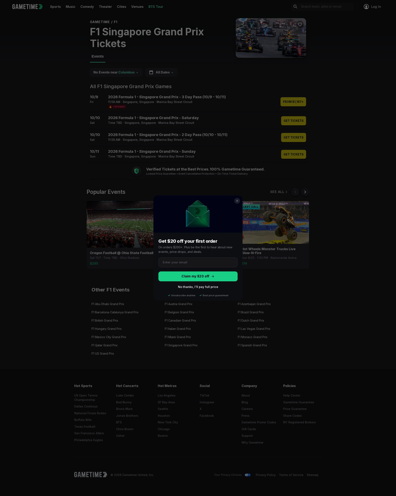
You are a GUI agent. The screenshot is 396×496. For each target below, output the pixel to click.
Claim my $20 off (195, 276)
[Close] (237, 201)
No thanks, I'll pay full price (198, 287)
